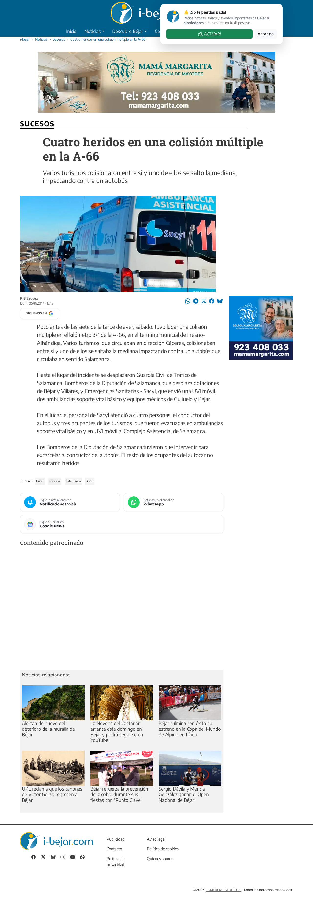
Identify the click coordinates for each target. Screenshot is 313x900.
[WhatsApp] (82, 857)
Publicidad (115, 839)
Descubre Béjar (127, 31)
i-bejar (25, 39)
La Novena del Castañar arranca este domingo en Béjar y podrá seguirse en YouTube (116, 731)
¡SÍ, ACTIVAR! (209, 34)
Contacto (114, 848)
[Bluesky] (53, 857)
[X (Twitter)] (43, 857)
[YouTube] (73, 857)
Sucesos (59, 39)
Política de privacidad (115, 861)
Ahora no (266, 34)
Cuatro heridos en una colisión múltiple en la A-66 (107, 39)
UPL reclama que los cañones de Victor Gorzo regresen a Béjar (52, 794)
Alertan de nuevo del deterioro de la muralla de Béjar (48, 728)
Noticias (92, 31)
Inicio (71, 31)
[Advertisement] (121, 609)
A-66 (89, 481)
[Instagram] (63, 857)
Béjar (40, 481)
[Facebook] (33, 857)
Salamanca (73, 481)
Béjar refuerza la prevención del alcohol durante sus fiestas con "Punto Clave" (119, 794)
